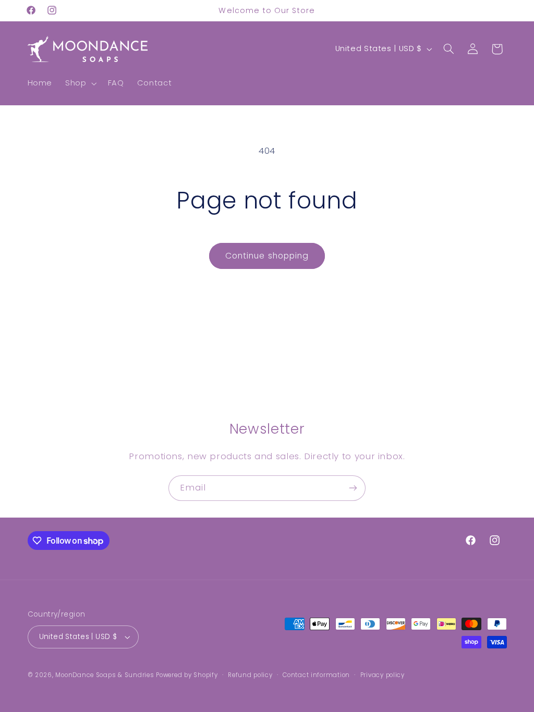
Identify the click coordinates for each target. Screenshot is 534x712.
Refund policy (250, 675)
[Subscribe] (353, 488)
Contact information (316, 675)
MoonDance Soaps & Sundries (104, 675)
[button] (80, 83)
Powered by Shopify (186, 675)
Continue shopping (267, 256)
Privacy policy (382, 675)
